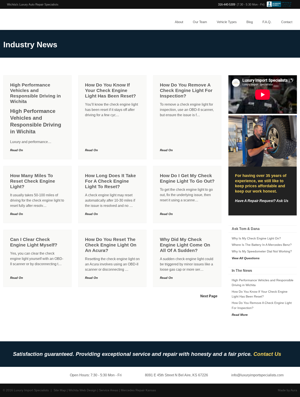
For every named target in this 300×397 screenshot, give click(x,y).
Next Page (208, 296)
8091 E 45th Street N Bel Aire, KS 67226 (176, 375)
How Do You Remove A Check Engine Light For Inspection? (186, 90)
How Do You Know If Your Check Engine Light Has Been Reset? (110, 90)
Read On (16, 150)
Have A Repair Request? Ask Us (261, 201)
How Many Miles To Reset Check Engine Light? (32, 181)
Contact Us (267, 354)
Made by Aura (287, 390)
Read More (240, 314)
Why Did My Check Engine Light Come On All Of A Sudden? (185, 245)
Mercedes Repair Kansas (138, 390)
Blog (249, 22)
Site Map (60, 390)
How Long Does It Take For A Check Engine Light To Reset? (110, 181)
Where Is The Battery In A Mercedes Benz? (262, 244)
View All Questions (246, 258)
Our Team (200, 22)
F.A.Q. (266, 22)
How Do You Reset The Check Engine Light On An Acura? (110, 245)
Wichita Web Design (82, 390)
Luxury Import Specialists (21, 19)
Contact (286, 22)
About (179, 22)
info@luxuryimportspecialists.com (257, 375)
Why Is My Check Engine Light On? (256, 238)
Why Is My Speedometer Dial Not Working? (262, 251)
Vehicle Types (227, 22)
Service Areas (108, 390)
